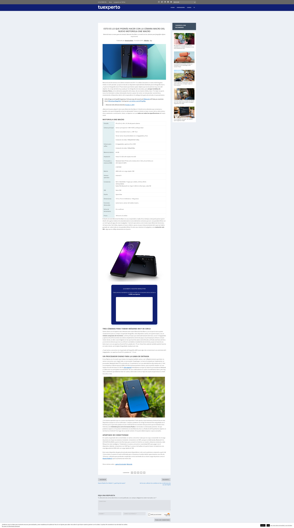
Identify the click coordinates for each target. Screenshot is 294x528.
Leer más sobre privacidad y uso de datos (281, 525)
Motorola (129, 464)
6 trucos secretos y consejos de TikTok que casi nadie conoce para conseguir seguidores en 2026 (184, 102)
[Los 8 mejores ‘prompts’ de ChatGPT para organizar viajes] (184, 112)
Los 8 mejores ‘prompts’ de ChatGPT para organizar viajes (183, 119)
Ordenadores (181, 7)
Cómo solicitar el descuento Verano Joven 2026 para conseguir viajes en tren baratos (183, 84)
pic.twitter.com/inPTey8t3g (137, 101)
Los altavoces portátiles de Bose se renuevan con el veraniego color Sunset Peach (183, 65)
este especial (127, 367)
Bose (110, 2)
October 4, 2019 (129, 105)
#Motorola (147, 99)
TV (194, 7)
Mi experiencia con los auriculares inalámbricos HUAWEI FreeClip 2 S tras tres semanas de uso (184, 47)
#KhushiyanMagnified (114, 101)
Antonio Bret (129, 40)
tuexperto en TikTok (119, 2)
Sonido (189, 7)
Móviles (146, 40)
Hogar (172, 7)
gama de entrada (121, 464)
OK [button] (268, 525)
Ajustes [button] (263, 525)
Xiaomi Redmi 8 (107, 458)
